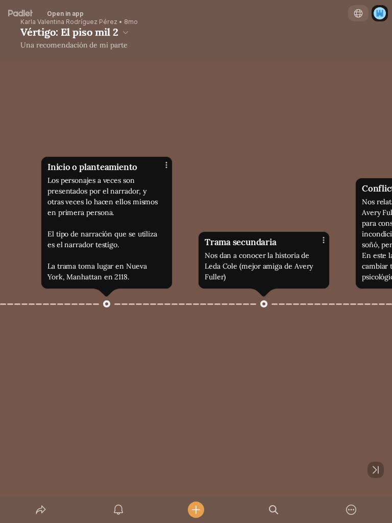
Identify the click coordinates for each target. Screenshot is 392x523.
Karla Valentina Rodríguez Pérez (68, 22)
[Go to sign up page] (380, 13)
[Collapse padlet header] (125, 32)
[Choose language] (358, 13)
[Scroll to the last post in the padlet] (376, 470)
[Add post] (196, 510)
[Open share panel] (41, 510)
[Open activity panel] (118, 510)
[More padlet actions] (351, 510)
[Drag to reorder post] (106, 304)
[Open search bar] (273, 509)
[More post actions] (160, 169)
